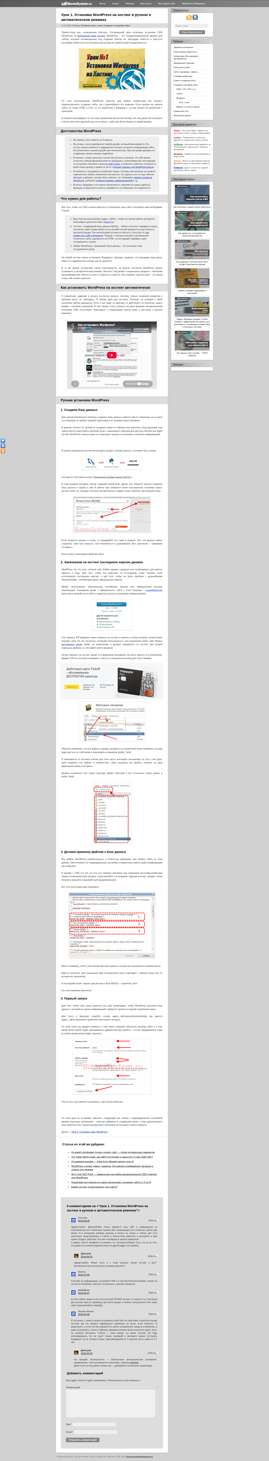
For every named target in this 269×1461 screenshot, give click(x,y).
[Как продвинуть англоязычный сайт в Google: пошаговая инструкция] (192, 250)
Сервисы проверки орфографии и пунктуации (192, 292)
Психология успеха (182, 67)
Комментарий (112, 1387)
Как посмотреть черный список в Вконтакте (192, 207)
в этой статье (113, 164)
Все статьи (146, 3)
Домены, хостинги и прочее (188, 107)
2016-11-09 (83, 1275)
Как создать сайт (166, 3)
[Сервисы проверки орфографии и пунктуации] (192, 278)
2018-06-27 (84, 1293)
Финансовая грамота (182, 115)
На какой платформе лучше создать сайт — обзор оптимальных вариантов (113, 1152)
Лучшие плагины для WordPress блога (133, 167)
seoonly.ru (83, 1290)
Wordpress (86, 25)
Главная (76, 3)
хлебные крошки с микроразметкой (114, 180)
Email (69, 1432)
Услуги (115, 3)
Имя (69, 1424)
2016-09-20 (86, 1257)
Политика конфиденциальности (139, 1457)
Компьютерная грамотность (185, 52)
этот (132, 1362)
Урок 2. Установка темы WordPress (89, 1132)
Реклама (130, 3)
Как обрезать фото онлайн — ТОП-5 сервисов (192, 354)
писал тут (109, 222)
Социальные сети (181, 111)
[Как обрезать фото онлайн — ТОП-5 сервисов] (192, 341)
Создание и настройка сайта (117, 25)
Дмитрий (86, 1253)
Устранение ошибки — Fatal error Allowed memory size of (102, 1161)
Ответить (153, 1220)
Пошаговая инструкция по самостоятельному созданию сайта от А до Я (111, 1182)
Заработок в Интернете (193, 3)
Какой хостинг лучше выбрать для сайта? (94, 1186)
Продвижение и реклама (184, 63)
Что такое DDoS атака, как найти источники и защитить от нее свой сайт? (112, 1156)
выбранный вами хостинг (91, 36)
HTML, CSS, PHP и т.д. (186, 89)
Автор (102, 3)
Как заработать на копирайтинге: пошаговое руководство (192, 234)
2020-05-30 (84, 1314)
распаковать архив (72, 644)
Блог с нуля (97, 25)
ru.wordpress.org (154, 590)
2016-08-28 (84, 1221)
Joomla (179, 94)
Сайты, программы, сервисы (186, 72)
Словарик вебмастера (183, 76)
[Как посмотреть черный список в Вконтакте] (192, 195)
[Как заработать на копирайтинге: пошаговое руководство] (192, 221)
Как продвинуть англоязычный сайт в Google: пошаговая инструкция (192, 263)
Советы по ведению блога (185, 81)
